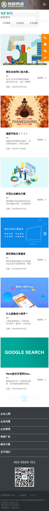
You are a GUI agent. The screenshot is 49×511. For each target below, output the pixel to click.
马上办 (32, 495)
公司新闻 (6, 23)
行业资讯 (20, 23)
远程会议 (15, 507)
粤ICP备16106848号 (10, 505)
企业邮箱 (22, 495)
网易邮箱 (5, 507)
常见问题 (33, 23)
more (40, 78)
